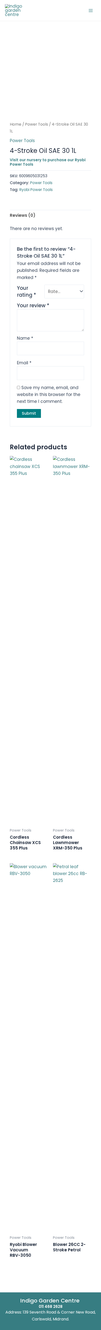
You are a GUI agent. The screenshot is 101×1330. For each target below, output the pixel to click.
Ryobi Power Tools (36, 189)
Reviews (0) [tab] (22, 215)
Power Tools (36, 124)
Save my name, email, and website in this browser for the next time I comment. (48, 394)
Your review (33, 305)
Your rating (26, 291)
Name (25, 338)
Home (15, 124)
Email (24, 363)
